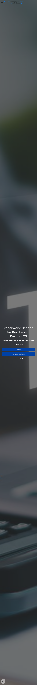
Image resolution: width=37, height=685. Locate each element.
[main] (18, 336)
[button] (2, 2)
